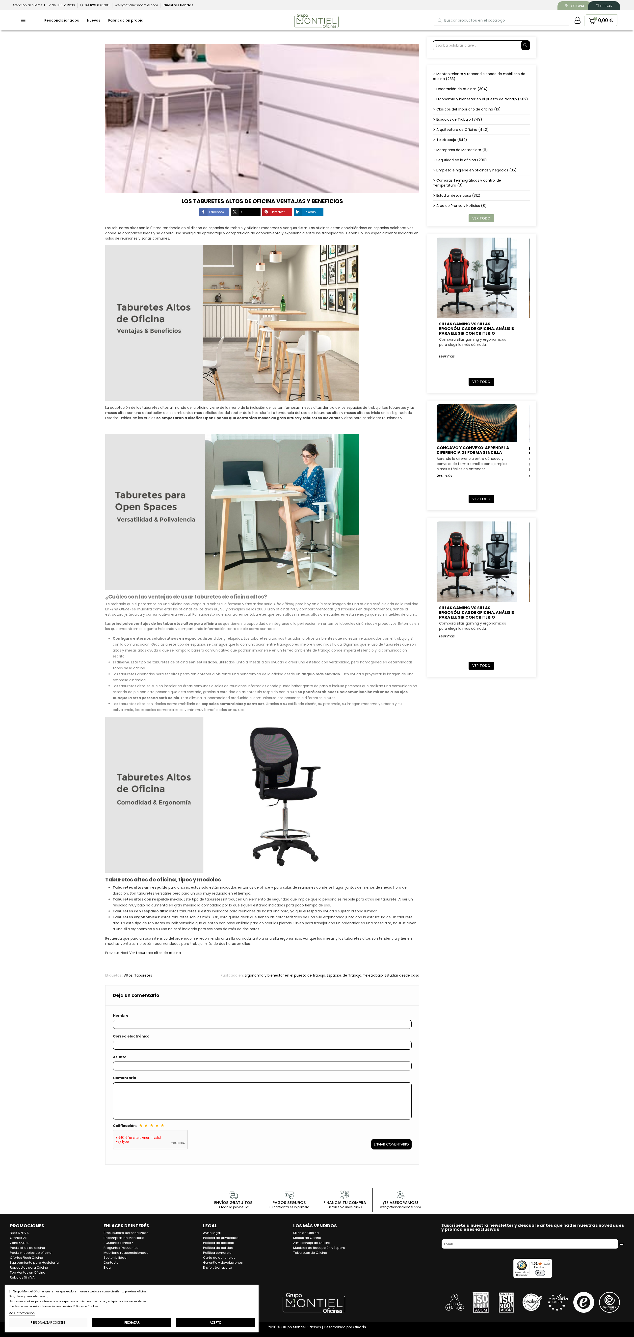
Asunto (120, 1057)
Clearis (359, 1327)
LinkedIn (310, 212)
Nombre (121, 1015)
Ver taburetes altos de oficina (155, 952)
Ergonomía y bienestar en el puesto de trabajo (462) (482, 99)
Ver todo (481, 218)
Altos (128, 975)
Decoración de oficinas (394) (462, 88)
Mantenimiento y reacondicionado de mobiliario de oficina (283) (479, 76)
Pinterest (278, 212)
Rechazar (131, 1322)
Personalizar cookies (48, 1322)
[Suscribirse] (621, 1244)
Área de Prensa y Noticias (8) (461, 205)
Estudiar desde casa (402, 975)
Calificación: (125, 1125)
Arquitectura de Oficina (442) (462, 129)
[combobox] (502, 20)
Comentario (124, 1077)
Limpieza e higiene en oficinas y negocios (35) (476, 170)
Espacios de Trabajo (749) (459, 119)
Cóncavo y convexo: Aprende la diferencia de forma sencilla (473, 450)
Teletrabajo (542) (451, 139)
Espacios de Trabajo (344, 975)
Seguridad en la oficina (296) (461, 160)
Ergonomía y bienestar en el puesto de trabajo (285, 975)
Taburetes (143, 975)
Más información (22, 1313)
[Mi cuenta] (577, 20)
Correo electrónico (131, 1036)
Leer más (447, 356)
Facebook (216, 212)
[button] (600, 20)
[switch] (540, 1273)
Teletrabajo (373, 975)
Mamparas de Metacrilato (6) (462, 149)
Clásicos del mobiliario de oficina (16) (468, 109)
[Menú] (549, 1262)
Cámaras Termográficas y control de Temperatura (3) (467, 183)
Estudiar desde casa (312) (458, 195)
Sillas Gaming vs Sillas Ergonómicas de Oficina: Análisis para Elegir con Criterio (476, 328)
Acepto (215, 1322)
